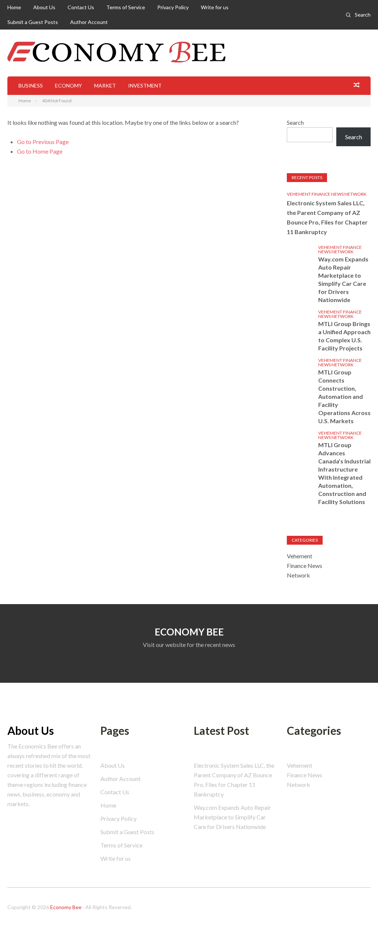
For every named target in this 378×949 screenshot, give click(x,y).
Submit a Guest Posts (32, 22)
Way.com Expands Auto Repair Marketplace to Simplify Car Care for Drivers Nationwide (343, 279)
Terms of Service (125, 7)
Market (105, 85)
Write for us (214, 7)
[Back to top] (357, 928)
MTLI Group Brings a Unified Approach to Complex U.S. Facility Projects (344, 336)
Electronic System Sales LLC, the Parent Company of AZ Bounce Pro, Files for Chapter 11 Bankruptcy (327, 217)
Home (14, 7)
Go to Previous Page (43, 141)
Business (30, 85)
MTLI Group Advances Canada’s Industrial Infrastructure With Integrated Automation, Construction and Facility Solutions (344, 473)
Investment (145, 85)
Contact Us (81, 7)
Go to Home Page (39, 151)
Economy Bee (66, 907)
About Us (44, 7)
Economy (68, 85)
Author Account (89, 22)
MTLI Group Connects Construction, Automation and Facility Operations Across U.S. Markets (344, 396)
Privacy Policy (173, 7)
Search (363, 14)
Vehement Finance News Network (327, 194)
